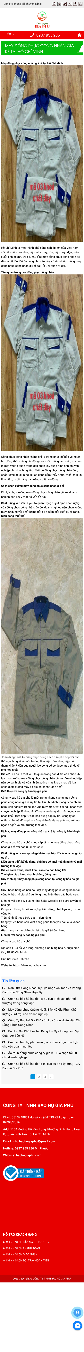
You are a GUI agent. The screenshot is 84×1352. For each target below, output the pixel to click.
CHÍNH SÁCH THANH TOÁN (23, 1248)
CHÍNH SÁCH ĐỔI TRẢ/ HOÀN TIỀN (27, 1260)
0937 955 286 (48, 35)
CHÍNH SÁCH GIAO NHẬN (22, 1254)
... (51, 1077)
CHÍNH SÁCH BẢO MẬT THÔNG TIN (27, 1242)
